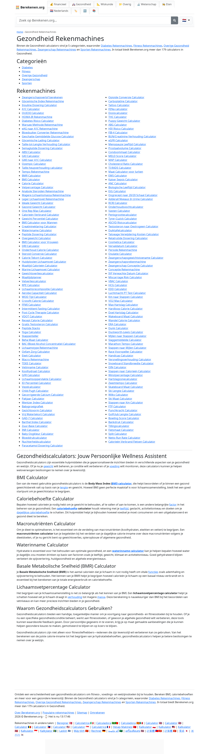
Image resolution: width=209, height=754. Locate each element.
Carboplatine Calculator (123, 101)
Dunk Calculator (118, 328)
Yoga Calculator (31, 332)
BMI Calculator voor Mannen (39, 222)
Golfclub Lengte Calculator (124, 414)
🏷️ (75, 11)
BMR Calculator (31, 175)
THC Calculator (117, 117)
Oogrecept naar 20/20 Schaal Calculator (133, 195)
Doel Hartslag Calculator (123, 312)
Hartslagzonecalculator (122, 379)
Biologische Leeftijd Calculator (127, 187)
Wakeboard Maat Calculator (125, 316)
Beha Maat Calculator (35, 340)
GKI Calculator (31, 156)
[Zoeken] (174, 20)
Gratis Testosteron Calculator (40, 324)
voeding (115, 466)
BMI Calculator (31, 179)
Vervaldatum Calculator (122, 246)
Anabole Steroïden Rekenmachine (43, 191)
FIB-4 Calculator (118, 132)
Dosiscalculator (118, 113)
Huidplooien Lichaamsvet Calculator (44, 261)
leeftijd (124, 508)
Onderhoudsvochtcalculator (125, 207)
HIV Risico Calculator (121, 128)
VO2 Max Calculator (120, 301)
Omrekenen (97, 712)
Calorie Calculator (33, 183)
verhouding (75, 597)
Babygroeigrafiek (32, 406)
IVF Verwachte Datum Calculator (128, 273)
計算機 (151, 731)
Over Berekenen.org (27, 712)
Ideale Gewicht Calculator (37, 203)
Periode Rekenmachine (122, 250)
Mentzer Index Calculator (37, 402)
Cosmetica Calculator (121, 242)
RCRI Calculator (117, 203)
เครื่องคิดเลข (132, 731)
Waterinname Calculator (37, 230)
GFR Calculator (31, 375)
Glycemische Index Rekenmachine (43, 101)
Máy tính (79, 731)
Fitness (26, 71)
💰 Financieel (58, 4)
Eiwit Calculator (31, 355)
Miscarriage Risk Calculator (125, 277)
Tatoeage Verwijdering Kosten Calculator (133, 234)
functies (153, 572)
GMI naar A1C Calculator (37, 160)
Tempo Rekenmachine (35, 171)
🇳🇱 (59, 11)
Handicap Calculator (120, 355)
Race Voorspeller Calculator (125, 351)
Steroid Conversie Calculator (39, 254)
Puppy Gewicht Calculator (124, 121)
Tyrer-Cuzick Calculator (122, 218)
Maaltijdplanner (31, 277)
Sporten (27, 83)
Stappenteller (30, 336)
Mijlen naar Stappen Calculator (127, 336)
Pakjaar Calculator (33, 398)
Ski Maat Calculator (120, 398)
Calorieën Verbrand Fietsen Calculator (131, 441)
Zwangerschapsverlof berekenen (42, 97)
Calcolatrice (82, 723)
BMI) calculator (122, 483)
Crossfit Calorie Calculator (38, 301)
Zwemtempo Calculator (122, 383)
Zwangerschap (31, 79)
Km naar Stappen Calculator (125, 297)
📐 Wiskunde (105, 4)
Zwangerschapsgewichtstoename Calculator (135, 258)
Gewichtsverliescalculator (38, 273)
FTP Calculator (117, 406)
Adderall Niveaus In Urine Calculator (130, 199)
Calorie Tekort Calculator (37, 258)
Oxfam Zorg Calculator (36, 351)
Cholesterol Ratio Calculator (125, 164)
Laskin (63, 731)
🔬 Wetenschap (146, 4)
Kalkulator (145, 727)
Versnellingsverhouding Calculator (129, 359)
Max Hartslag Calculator (123, 304)
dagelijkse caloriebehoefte (33, 512)
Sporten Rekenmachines (95, 49)
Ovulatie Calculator (120, 254)
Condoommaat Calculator (124, 152)
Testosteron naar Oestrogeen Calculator (133, 226)
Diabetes (27, 67)
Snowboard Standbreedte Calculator (131, 363)
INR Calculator (31, 430)
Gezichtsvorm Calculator (37, 410)
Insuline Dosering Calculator (39, 105)
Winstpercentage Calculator (125, 375)
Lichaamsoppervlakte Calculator (42, 379)
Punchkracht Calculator (122, 410)
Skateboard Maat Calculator (125, 387)
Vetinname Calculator (35, 367)
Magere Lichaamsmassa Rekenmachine (46, 195)
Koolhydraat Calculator (36, 371)
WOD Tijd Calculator (34, 297)
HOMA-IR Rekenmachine (37, 117)
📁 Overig (125, 4)
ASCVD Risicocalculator (122, 222)
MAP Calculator (117, 160)
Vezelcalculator (31, 387)
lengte (64, 487)
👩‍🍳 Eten (167, 4)
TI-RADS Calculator (119, 168)
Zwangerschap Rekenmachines (57, 49)
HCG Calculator (117, 285)
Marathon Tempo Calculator (125, 344)
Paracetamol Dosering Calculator (42, 445)
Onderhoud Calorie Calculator (40, 250)
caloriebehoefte (67, 508)
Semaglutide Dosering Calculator (42, 148)
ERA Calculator (117, 324)
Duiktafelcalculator (120, 230)
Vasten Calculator (119, 211)
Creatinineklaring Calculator (39, 226)
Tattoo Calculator (119, 105)
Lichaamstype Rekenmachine (40, 348)
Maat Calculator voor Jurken (125, 171)
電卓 (181, 731)
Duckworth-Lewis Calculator (125, 332)
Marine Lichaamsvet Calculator (41, 269)
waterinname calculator (128, 551)
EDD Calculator (117, 289)
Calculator (152, 723)
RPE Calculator (31, 285)
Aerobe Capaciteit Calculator (39, 293)
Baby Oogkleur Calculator (38, 434)
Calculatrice (99, 727)
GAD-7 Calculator (32, 418)
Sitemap (82, 712)
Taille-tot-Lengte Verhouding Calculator (46, 144)
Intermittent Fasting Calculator (41, 308)
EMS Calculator (117, 175)
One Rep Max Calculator (37, 211)
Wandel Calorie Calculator (124, 320)
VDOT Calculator (32, 316)
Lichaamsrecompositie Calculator (42, 289)
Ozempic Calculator (34, 164)
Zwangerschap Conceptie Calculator (130, 265)
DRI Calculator (31, 246)
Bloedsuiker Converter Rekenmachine (45, 132)
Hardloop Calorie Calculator (125, 308)
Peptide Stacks (31, 328)
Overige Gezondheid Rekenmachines (58, 702)
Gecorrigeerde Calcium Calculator (43, 394)
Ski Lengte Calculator (121, 391)
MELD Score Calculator (122, 156)
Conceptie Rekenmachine (124, 269)
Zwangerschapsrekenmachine (127, 261)
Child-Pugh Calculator (35, 391)
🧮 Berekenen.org (30, 7)
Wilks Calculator (118, 394)
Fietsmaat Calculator (121, 430)
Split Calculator (117, 434)
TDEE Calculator (31, 363)
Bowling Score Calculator (123, 418)
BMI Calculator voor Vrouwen (40, 242)
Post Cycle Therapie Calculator (40, 312)
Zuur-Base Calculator (35, 426)
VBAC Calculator (118, 281)
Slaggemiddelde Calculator (125, 340)
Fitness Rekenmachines (147, 45)
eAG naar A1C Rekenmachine (40, 128)
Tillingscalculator (118, 426)
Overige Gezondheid (34, 75)
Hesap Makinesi (122, 727)
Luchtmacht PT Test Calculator (127, 293)
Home (20, 31)
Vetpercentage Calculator (37, 187)
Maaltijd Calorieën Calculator (39, 265)
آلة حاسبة (113, 731)
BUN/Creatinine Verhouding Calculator (132, 136)
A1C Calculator (31, 109)
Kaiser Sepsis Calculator (123, 179)
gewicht (48, 466)
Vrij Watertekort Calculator (38, 414)
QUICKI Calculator (33, 113)
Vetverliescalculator (34, 281)
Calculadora (103, 723)
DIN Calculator (117, 367)
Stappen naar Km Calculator (125, 402)
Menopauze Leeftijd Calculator (127, 144)
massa (101, 597)
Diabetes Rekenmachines (116, 45)
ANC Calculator (117, 183)
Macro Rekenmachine (35, 359)
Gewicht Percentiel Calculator (40, 218)
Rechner (96, 731)
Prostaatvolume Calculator (124, 148)
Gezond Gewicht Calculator (39, 207)
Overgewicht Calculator (36, 238)
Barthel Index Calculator (37, 422)
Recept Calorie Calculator (37, 320)
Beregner (63, 723)
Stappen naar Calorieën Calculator (129, 371)
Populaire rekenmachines (58, 712)
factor (173, 504)
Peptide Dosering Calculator (39, 234)
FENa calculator (118, 109)
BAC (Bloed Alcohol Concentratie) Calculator (49, 344)
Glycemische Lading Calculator (41, 140)
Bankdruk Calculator (121, 422)
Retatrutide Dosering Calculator (128, 238)
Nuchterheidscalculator (36, 441)
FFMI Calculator (31, 304)
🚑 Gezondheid (81, 4)
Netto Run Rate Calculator (124, 438)
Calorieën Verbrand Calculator (40, 214)
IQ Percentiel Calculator (36, 383)
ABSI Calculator (31, 152)
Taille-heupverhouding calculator (42, 168)
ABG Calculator (117, 125)
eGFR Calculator (118, 140)
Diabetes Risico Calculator (38, 121)
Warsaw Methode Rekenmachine (42, 125)
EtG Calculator (117, 191)
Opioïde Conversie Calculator (126, 97)
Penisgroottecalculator (122, 214)
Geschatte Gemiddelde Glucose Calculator (48, 136)
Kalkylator (46, 731)
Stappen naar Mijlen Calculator (127, 348)
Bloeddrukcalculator (34, 438)
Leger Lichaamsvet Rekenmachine (43, 199)
